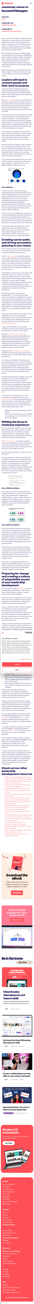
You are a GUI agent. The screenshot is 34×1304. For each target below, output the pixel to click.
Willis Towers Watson (10, 441)
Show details (25, 659)
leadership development (9, 323)
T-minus (23, 717)
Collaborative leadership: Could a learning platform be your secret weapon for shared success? (17, 790)
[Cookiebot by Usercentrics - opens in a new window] (25, 633)
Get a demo (8, 1143)
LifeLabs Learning (7, 399)
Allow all (17, 664)
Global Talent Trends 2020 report (17, 334)
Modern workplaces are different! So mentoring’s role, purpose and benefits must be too (18, 811)
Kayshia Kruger (22, 588)
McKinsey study (8, 100)
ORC (12, 295)
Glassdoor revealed (12, 256)
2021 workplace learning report (21, 351)
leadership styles (13, 730)
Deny (17, 670)
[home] (7, 3)
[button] (30, 3)
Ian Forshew (5, 717)
